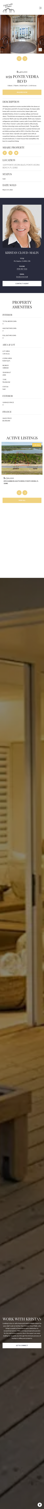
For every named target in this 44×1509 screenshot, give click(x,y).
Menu (39, 8)
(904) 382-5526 (22, 269)
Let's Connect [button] (22, 1345)
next (24, 58)
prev (19, 58)
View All (22, 500)
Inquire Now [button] (22, 92)
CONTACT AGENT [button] (22, 283)
